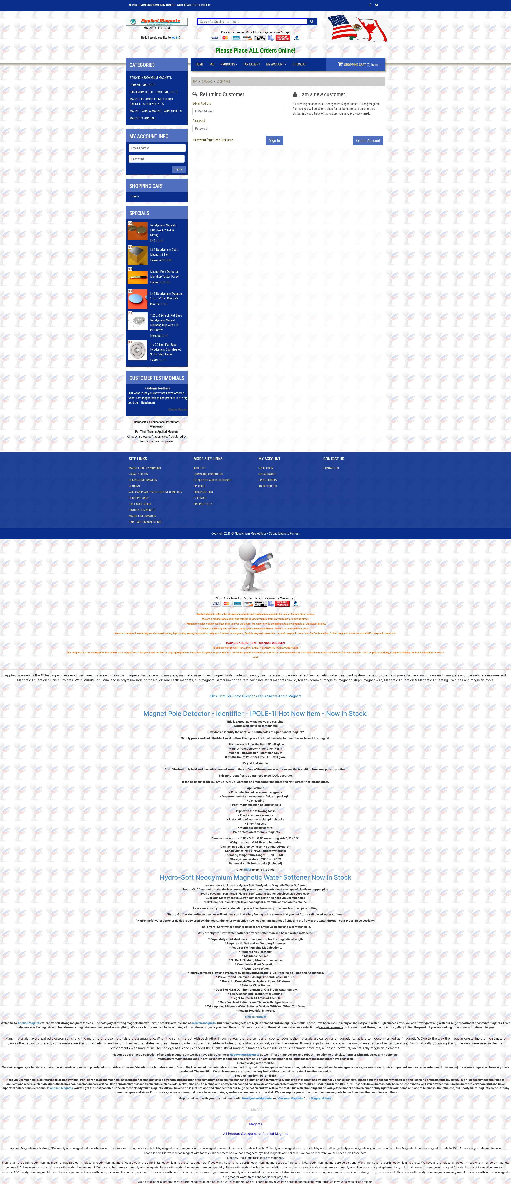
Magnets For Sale (143, 118)
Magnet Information (142, 516)
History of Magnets (142, 510)
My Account (266, 468)
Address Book (267, 486)
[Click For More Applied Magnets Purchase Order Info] (271, 37)
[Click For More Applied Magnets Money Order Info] (260, 37)
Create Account (368, 140)
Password (198, 121)
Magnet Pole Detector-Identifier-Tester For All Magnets (164, 277)
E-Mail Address (201, 103)
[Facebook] (370, 5)
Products (227, 64)
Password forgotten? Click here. (213, 140)
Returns (134, 486)
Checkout (200, 498)
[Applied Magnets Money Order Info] (260, 603)
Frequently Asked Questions (212, 480)
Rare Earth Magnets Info (145, 522)
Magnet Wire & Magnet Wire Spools (156, 111)
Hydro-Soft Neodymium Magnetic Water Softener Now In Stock (255, 877)
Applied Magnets (29, 1023)
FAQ (211, 64)
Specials (199, 486)
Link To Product (255, 1016)
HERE (247, 869)
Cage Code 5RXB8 (140, 504)
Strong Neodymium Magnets (151, 78)
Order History (267, 480)
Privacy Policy (138, 474)
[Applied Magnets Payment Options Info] (232, 603)
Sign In (274, 140)
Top (195, 81)
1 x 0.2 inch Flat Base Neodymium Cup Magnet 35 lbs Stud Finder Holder (165, 352)
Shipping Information (143, 480)
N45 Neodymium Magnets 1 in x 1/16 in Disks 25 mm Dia (166, 299)
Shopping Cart (203, 492)
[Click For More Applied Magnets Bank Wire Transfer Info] (283, 37)
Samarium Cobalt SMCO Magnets (154, 92)
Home (199, 64)
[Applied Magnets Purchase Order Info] (271, 603)
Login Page (223, 81)
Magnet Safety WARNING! (145, 468)
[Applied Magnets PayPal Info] (295, 603)
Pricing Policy (203, 504)
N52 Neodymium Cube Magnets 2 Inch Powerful (164, 255)
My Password (267, 474)
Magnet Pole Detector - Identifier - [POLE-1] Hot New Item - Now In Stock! (255, 713)
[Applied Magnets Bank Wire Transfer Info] (282, 603)
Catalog (207, 81)
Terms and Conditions (208, 474)
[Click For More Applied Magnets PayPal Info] (296, 37)
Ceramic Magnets (142, 85)
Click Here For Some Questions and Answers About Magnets (255, 696)
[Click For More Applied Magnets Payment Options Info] (231, 37)
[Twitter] (376, 5)
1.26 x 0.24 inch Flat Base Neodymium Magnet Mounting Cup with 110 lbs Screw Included (166, 326)
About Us (200, 468)
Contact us (331, 468)
